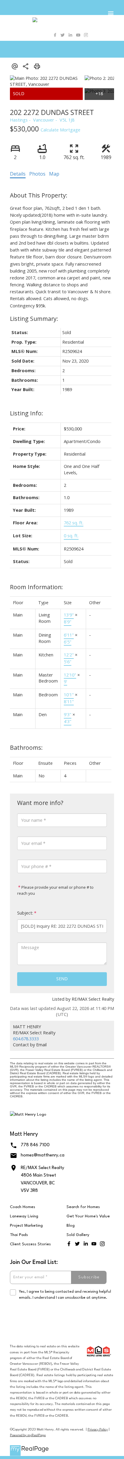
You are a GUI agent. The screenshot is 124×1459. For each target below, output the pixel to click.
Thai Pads (19, 1235)
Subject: (25, 913)
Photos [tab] (37, 173)
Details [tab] (18, 173)
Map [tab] (54, 173)
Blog (71, 1226)
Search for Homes (83, 1207)
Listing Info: (26, 413)
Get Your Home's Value (88, 1216)
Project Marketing (26, 1226)
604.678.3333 (26, 1038)
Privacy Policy (98, 1429)
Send (62, 978)
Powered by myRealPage (28, 1435)
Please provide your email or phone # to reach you (55, 890)
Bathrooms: (26, 747)
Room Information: (36, 587)
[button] (55, 35)
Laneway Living (24, 1216)
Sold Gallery (78, 1235)
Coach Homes (22, 1207)
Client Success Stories (30, 1244)
